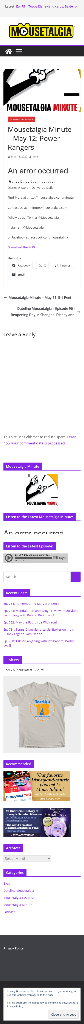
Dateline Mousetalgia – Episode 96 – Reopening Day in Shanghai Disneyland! (43, 311)
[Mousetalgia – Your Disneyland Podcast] (8, 51)
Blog (6, 883)
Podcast (9, 912)
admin (36, 156)
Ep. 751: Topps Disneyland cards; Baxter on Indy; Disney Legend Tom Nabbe (47, 8)
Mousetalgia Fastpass (18, 898)
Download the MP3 (21, 247)
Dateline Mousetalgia (18, 890)
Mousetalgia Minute (21, 119)
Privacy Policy (13, 948)
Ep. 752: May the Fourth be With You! (30, 622)
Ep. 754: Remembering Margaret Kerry (31, 604)
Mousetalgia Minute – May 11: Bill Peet (40, 297)
